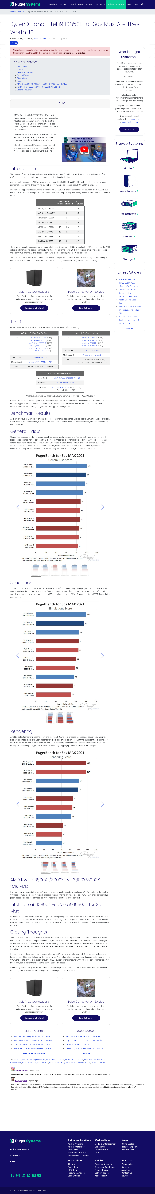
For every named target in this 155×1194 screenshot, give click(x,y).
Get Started (129, 129)
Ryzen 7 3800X (55, 1063)
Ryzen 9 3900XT (98, 1063)
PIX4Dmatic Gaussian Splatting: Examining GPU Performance (129, 320)
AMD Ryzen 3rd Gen (23, 1060)
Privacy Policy (101, 1170)
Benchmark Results (25, 72)
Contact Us (126, 1173)
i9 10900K (79, 1060)
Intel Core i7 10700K (89, 343)
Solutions (52, 4)
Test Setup (21, 69)
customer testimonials (131, 122)
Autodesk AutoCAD (77, 1152)
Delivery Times (102, 1173)
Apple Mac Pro (39, 1060)
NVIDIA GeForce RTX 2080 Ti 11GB (66, 378)
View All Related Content (34, 1053)
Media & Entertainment (105, 1144)
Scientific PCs (101, 1150)
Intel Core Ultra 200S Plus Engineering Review (33, 1048)
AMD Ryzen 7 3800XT (37, 343)
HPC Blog (72, 1170)
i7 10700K (60, 1060)
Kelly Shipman (40, 38)
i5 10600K (50, 1060)
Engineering (100, 1147)
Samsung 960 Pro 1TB (66, 383)
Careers (125, 1167)
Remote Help (127, 1150)
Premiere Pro (15, 1063)
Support (89, 4)
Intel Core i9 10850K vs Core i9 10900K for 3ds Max (39, 87)
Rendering (21, 81)
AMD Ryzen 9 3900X (38, 340)
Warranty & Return (103, 1164)
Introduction (22, 66)
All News (72, 1164)
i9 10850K (69, 1060)
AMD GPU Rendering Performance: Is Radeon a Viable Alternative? (42, 1036)
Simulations (22, 78)
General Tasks (23, 75)
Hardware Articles (17, 11)
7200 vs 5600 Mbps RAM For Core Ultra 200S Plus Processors (40, 1044)
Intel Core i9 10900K (89, 338)
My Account (132, 4)
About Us (100, 4)
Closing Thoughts (24, 90)
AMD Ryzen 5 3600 (38, 351)
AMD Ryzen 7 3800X (38, 346)
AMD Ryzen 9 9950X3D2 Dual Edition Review (33, 1040)
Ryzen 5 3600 (28, 1063)
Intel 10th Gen (90, 1060)
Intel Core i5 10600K (89, 346)
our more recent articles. (73, 53)
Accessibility (101, 1176)
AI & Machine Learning (78, 1155)
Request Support (129, 1147)
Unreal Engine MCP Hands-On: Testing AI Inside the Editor (90, 1048)
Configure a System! (34, 308)
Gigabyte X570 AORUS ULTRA (40, 362)
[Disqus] (77, 1096)
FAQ (12, 1161)
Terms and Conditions (105, 1167)
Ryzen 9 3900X (84, 1063)
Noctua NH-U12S (40, 357)
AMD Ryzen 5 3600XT (37, 348)
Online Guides (127, 1144)
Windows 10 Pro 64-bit (60, 388)
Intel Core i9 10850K (89, 340)
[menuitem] (142, 4)
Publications (77, 4)
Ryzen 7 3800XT (70, 1063)
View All (86, 1053)
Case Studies (74, 1176)
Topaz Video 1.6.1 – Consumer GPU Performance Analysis (90, 1040)
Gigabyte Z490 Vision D (92, 355)
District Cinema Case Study (77, 1044)
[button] (17, 507)
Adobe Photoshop (76, 1147)
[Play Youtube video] (84, 149)
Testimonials (127, 1164)
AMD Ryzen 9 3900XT (37, 338)
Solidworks (73, 1150)
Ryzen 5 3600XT (41, 1063)
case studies (136, 119)
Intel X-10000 (102, 1060)
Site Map (15, 1155)
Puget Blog (73, 1167)
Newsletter (126, 1176)
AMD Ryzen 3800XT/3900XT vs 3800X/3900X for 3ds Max (42, 84)
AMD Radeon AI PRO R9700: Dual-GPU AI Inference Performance (93, 1036)
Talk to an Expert (116, 4)
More (97, 1152)
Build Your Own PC (20, 1149)
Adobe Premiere (75, 1144)
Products (64, 4)
